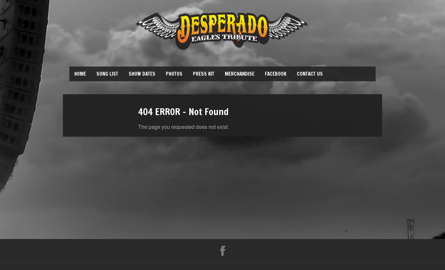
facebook (275, 73)
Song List (107, 73)
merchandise (239, 73)
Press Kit (203, 73)
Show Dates (142, 73)
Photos (174, 73)
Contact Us (310, 73)
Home (80, 73)
